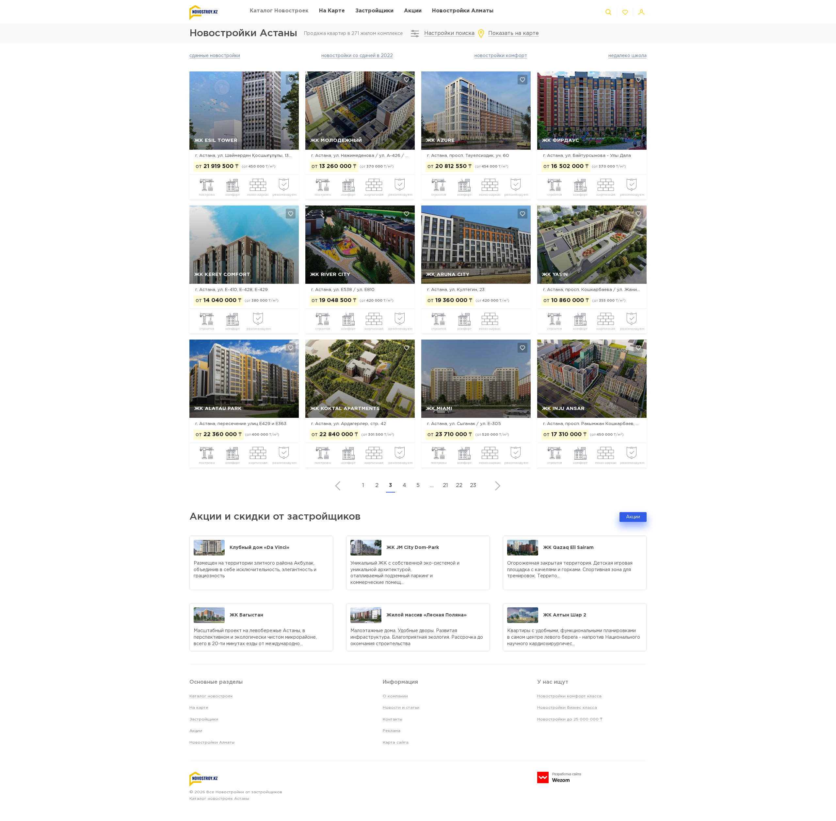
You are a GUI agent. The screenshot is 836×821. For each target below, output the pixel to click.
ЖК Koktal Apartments (345, 408)
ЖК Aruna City (447, 274)
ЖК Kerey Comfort (222, 274)
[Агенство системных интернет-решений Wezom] (559, 777)
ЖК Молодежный (336, 140)
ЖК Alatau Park (218, 408)
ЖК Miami (439, 408)
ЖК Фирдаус (560, 140)
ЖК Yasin (555, 274)
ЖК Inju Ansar (563, 408)
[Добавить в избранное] (291, 79)
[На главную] (213, 12)
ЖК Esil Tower (215, 140)
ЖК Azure (440, 140)
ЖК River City (330, 274)
